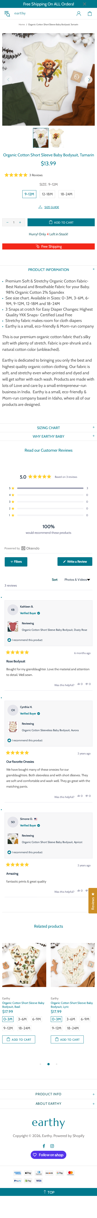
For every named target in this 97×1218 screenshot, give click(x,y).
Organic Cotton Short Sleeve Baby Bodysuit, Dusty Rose (54, 629)
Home (22, 24)
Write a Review (79, 562)
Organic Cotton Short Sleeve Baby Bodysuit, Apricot (52, 842)
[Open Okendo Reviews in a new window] (22, 548)
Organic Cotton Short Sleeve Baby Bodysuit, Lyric (72, 1004)
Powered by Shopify (68, 1136)
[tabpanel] (24, 995)
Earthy (20, 13)
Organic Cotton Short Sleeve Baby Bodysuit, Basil (23, 1004)
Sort (55, 580)
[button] (24, 175)
